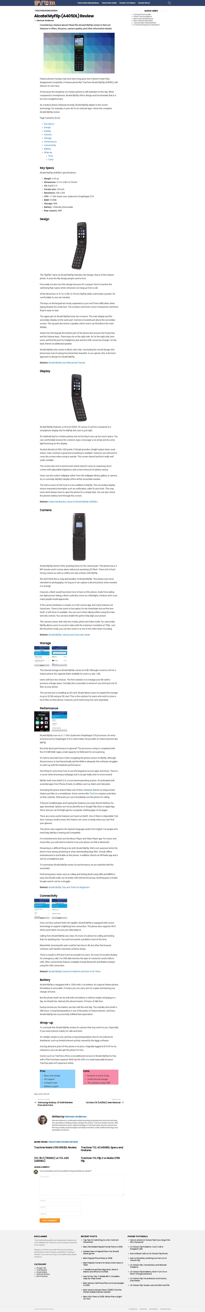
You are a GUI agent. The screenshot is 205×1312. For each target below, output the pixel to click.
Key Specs (49, 124)
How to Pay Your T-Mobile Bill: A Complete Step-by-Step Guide (101, 1277)
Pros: (50, 156)
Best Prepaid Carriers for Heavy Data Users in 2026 (103, 1264)
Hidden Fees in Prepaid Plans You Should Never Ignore (101, 1252)
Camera (47, 134)
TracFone (93, 793)
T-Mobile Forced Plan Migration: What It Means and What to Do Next (100, 1270)
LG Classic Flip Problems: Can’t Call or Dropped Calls (146, 1248)
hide (57, 118)
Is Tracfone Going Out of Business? (147, 25)
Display (47, 131)
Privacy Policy (165, 1309)
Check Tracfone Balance (143, 16)
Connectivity (50, 145)
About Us (143, 1309)
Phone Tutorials (127, 3)
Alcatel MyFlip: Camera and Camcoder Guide (69, 634)
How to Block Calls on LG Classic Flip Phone (149, 1253)
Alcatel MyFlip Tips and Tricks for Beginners (69, 887)
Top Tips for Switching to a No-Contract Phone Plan (101, 1241)
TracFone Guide (109, 3)
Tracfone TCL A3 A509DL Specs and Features (102, 1149)
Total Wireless (42, 1270)
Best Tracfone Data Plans (143, 21)
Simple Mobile (42, 1272)
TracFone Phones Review (63, 1141)
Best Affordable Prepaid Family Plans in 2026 (103, 1247)
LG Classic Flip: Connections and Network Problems (148, 1266)
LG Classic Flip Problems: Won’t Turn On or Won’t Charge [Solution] (148, 1272)
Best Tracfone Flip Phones (143, 19)
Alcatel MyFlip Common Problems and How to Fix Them (75, 971)
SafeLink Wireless (43, 1274)
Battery (47, 149)
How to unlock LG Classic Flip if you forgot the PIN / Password (150, 1241)
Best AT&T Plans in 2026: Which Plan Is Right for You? (102, 1297)
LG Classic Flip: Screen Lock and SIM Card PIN (149, 1285)
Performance (50, 141)
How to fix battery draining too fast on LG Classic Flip (148, 1259)
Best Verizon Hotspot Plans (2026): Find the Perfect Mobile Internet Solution (102, 1291)
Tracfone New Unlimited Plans (145, 23)
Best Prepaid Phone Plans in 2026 (97, 1258)
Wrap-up (48, 152)
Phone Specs (144, 3)
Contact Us (133, 1309)
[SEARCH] (169, 3)
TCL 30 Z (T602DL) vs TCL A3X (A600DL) (51, 1159)
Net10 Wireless (42, 1276)
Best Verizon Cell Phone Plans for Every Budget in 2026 (103, 1284)
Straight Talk (41, 1268)
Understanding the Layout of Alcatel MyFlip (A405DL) (73, 501)
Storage (47, 138)
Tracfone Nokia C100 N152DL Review (55, 1147)
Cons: (51, 159)
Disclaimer (153, 1309)
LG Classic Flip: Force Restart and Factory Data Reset (148, 1279)
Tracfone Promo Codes (142, 14)
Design (47, 127)
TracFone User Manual (88, 3)
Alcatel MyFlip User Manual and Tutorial (67, 362)
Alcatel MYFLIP (43, 1094)
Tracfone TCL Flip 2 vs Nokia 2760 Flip (100, 1159)
